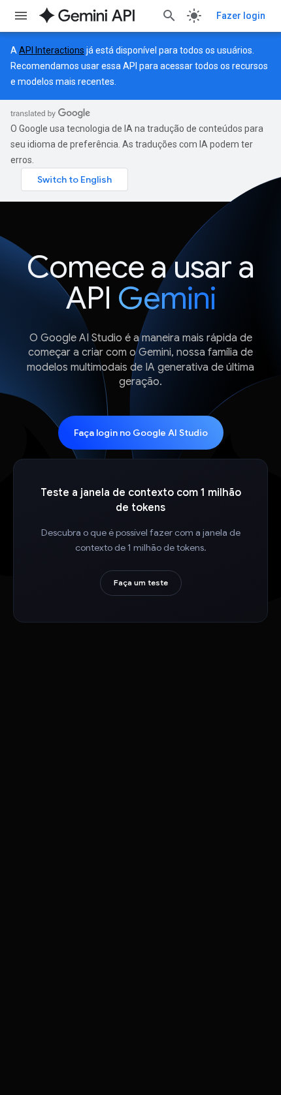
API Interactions (51, 50)
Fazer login (240, 15)
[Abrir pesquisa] (169, 15)
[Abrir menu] (21, 15)
